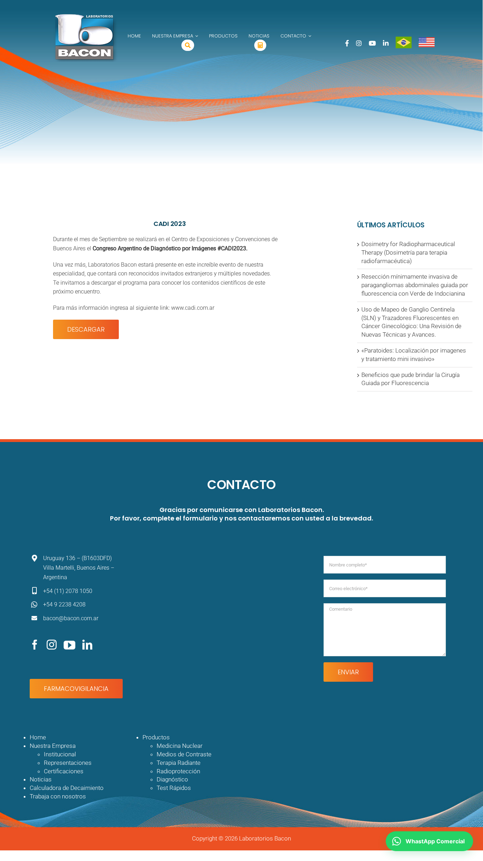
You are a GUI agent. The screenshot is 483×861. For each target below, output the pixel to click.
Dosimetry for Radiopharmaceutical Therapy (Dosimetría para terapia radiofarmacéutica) (408, 252)
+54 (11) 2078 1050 (67, 591)
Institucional (60, 754)
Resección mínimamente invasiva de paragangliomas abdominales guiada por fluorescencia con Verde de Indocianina (414, 285)
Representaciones (68, 762)
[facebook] (35, 645)
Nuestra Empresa (53, 745)
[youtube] (69, 645)
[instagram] (52, 645)
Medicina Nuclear (180, 745)
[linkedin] (87, 645)
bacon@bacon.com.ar (70, 618)
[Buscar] (187, 45)
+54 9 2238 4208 (64, 604)
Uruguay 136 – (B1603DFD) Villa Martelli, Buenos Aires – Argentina (78, 568)
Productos (156, 737)
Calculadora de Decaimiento (67, 787)
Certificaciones (63, 771)
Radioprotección (178, 771)
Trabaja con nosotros (58, 796)
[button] (429, 841)
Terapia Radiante (178, 762)
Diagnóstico (172, 779)
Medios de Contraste (184, 754)
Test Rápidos (174, 787)
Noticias (41, 779)
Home (38, 737)
